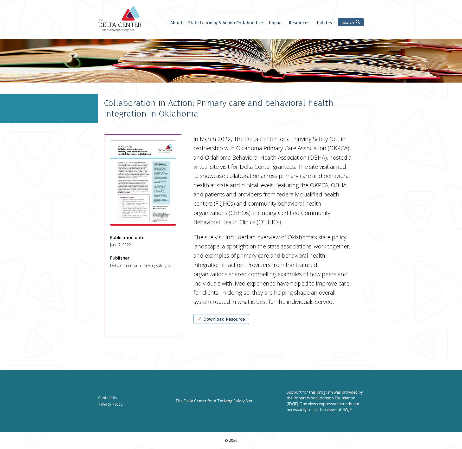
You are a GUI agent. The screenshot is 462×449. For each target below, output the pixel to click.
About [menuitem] (176, 23)
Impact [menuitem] (276, 23)
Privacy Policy (110, 404)
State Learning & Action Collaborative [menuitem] (225, 23)
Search (348, 22)
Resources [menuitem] (299, 23)
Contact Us (107, 398)
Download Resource (224, 319)
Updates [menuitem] (323, 23)
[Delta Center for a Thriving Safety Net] (119, 30)
